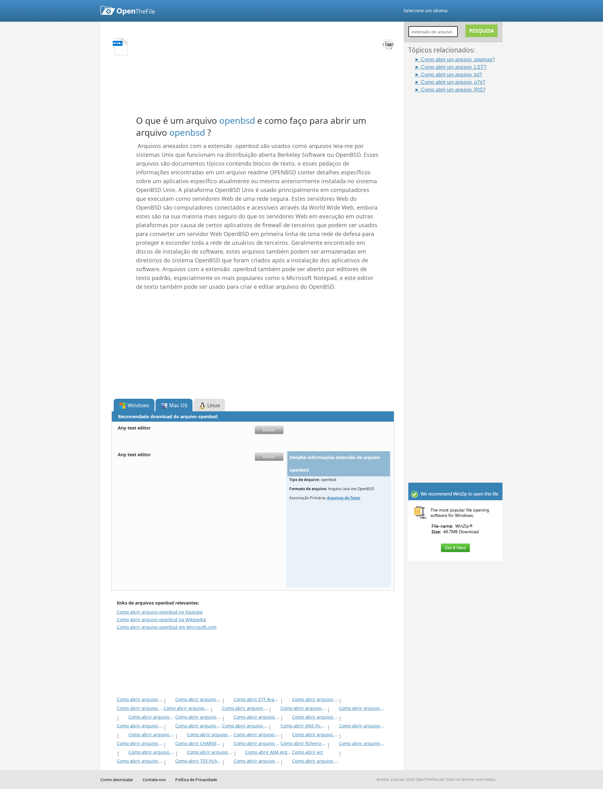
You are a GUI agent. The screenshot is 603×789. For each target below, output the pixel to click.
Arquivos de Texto (343, 498)
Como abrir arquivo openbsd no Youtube (160, 612)
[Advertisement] (459, 187)
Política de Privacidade (196, 779)
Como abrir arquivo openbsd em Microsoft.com (166, 627)
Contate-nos (154, 779)
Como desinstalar (116, 779)
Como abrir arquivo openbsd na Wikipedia (161, 619)
